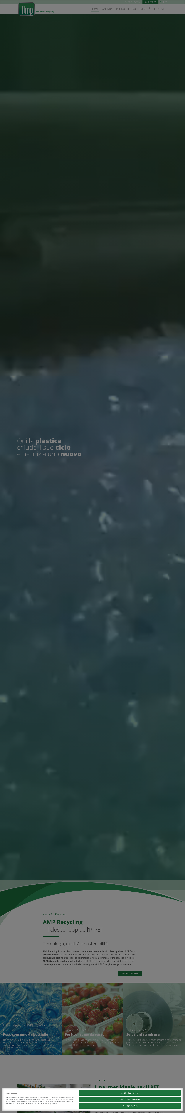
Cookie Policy (37, 1099)
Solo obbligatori (130, 1099)
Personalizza (129, 1105)
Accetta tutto (130, 1092)
